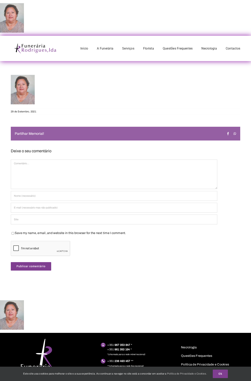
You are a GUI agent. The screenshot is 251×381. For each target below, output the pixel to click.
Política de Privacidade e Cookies (205, 364)
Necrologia (189, 347)
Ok (220, 373)
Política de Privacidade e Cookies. (187, 373)
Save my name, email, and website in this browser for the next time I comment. (70, 233)
